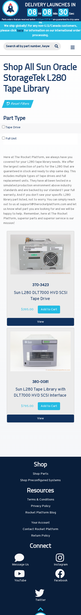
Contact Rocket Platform (40, 529)
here (20, 31)
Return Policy (40, 536)
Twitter (40, 600)
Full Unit (11, 139)
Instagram (61, 565)
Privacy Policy (40, 506)
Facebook (61, 580)
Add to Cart (49, 309)
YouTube (20, 580)
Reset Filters (19, 104)
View (40, 322)
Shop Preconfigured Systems (40, 480)
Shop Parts (40, 474)
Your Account (40, 523)
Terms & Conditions (40, 500)
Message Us (20, 565)
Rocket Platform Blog (40, 513)
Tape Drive (12, 127)
